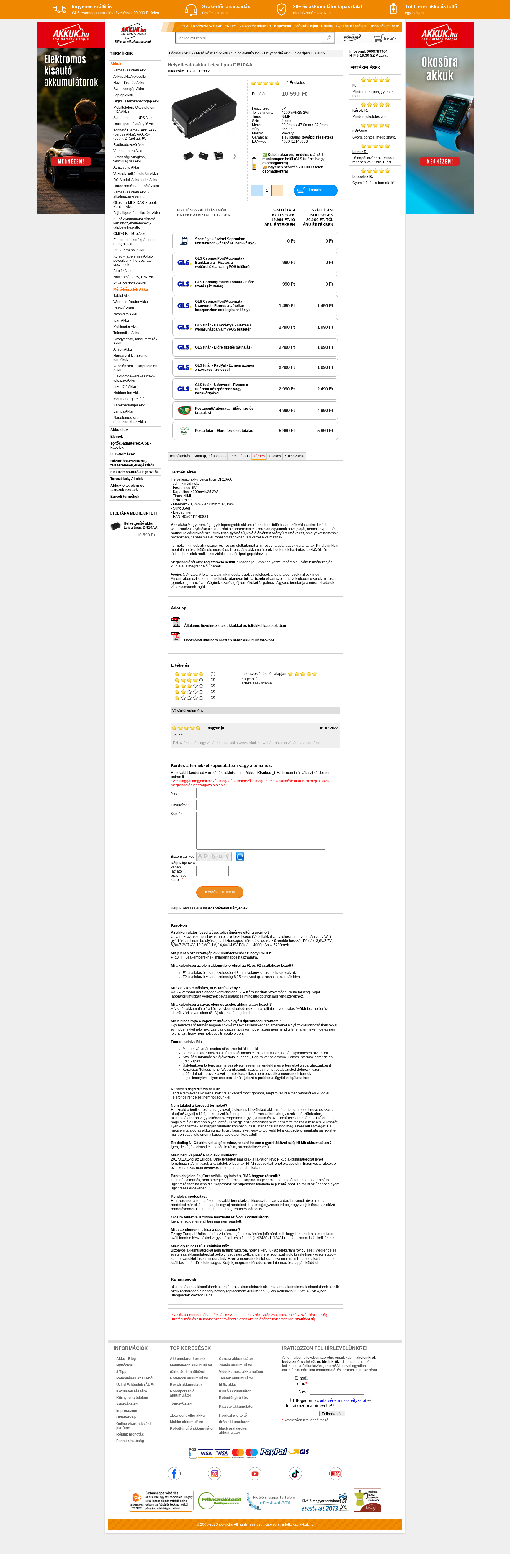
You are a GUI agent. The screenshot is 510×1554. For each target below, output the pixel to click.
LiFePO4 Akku (124, 387)
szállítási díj (305, 1319)
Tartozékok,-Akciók (126, 479)
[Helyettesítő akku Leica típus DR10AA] (204, 146)
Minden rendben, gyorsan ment (373, 91)
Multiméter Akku (126, 327)
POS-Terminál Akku (128, 250)
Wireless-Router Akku (130, 302)
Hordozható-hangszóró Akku (136, 186)
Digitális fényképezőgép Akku (137, 101)
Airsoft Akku (122, 349)
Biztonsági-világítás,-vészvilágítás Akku (130, 159)
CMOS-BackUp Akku (129, 234)
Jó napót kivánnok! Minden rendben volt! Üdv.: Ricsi (373, 157)
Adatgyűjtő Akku (126, 167)
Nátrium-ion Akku (127, 393)
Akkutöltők (119, 430)
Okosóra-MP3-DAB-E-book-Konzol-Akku (135, 205)
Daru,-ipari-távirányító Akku (135, 124)
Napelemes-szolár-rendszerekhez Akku (129, 420)
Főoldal (175, 53)
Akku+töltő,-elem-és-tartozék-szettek (128, 488)
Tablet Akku (122, 296)
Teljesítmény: (262, 112)
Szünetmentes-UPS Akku (133, 118)
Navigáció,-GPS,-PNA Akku (135, 277)
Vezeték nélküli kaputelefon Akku (135, 368)
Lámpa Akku (123, 411)
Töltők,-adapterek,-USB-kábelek (130, 445)
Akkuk (115, 64)
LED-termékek (122, 454)
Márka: (257, 133)
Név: (174, 793)
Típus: (257, 117)
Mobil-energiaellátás (129, 399)
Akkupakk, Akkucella (129, 76)
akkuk (223, 1524)
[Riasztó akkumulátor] (243, 1402)
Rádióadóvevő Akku (129, 145)
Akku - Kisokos (258, 773)
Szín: (256, 121)
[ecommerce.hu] (161, 1511)
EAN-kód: (259, 141)
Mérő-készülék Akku (130, 289)
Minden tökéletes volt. (369, 113)
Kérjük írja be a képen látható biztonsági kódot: (183, 871)
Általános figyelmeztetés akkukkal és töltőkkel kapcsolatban (235, 626)
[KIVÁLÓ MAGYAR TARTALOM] (271, 1511)
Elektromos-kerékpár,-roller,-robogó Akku (135, 242)
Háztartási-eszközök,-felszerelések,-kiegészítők (132, 463)
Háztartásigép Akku (128, 83)
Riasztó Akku (123, 308)
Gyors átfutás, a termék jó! (373, 180)
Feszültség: (261, 108)
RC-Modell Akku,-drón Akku (135, 180)
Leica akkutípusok (247, 53)
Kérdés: (178, 814)
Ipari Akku (121, 320)
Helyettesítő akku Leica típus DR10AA (141, 525)
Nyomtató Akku (125, 314)
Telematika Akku (126, 333)
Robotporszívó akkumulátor (182, 1393)
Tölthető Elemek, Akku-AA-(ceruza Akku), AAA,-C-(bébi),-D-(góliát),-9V (134, 134)
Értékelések (365, 67)
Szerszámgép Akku (128, 89)
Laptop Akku (123, 95)
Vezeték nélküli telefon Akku (135, 174)
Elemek (116, 437)
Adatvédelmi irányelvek (228, 908)
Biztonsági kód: (183, 857)
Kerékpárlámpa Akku (130, 405)
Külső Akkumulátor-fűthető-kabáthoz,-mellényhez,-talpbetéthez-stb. (134, 223)
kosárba (316, 190)
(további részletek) (317, 137)
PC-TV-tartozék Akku (129, 283)
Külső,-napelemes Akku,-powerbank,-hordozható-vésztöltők (133, 260)
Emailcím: (180, 805)
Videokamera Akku (128, 151)
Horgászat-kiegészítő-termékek (130, 358)
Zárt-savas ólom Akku (130, 70)
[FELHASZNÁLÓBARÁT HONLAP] (219, 1511)
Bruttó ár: (259, 94)
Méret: (257, 125)
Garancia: (260, 137)
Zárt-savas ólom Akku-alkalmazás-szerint (131, 194)
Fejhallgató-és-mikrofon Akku (136, 213)
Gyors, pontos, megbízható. (374, 134)
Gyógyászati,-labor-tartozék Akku (135, 341)
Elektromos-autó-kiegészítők (134, 472)
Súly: (256, 129)
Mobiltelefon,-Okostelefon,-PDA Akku (134, 109)
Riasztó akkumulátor (236, 1407)
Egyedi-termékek (124, 496)
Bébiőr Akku (123, 271)
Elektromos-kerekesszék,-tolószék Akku (134, 378)
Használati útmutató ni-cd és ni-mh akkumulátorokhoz (229, 640)
